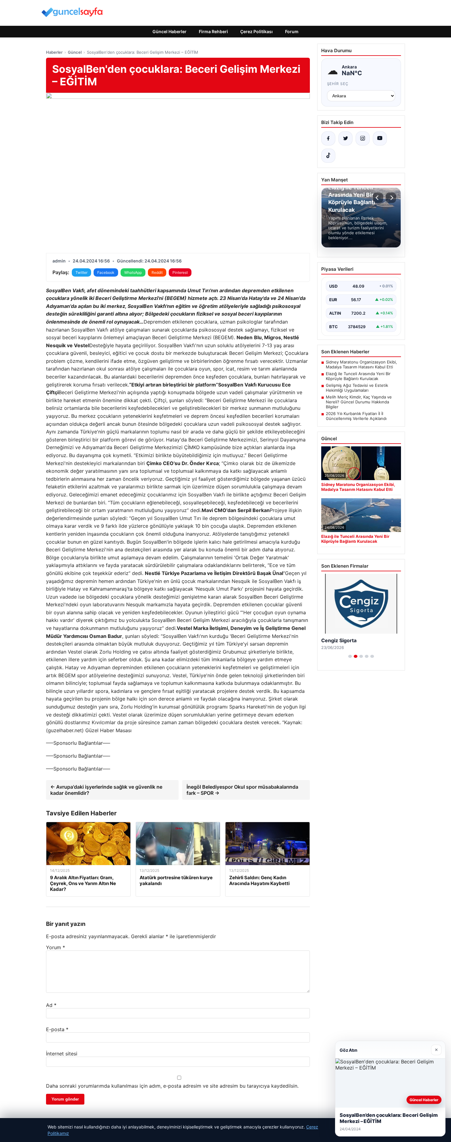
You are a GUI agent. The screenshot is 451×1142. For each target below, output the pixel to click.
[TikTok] (328, 156)
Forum (292, 31)
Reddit (157, 272)
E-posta (57, 1029)
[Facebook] (328, 138)
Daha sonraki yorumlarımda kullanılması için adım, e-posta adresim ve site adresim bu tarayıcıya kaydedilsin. (172, 1086)
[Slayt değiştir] (350, 656)
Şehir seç (338, 83)
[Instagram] (363, 138)
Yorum (55, 947)
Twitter (81, 272)
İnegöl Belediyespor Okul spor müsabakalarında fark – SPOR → (242, 790)
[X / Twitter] (345, 138)
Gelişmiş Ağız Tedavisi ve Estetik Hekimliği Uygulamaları (357, 388)
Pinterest (180, 272)
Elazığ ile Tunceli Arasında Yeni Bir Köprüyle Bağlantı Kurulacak (358, 376)
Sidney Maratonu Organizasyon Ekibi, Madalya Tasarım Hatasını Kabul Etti (361, 364)
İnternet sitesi (61, 1054)
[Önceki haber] (378, 197)
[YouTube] (380, 138)
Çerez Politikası (256, 31)
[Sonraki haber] (391, 197)
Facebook (105, 272)
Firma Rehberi (213, 31)
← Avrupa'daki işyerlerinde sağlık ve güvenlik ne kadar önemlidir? (106, 790)
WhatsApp (133, 272)
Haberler (54, 52)
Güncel (75, 52)
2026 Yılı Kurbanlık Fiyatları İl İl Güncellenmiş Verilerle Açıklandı (356, 416)
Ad (51, 1005)
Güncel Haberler (169, 31)
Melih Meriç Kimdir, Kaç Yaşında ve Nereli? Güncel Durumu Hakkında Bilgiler (359, 401)
